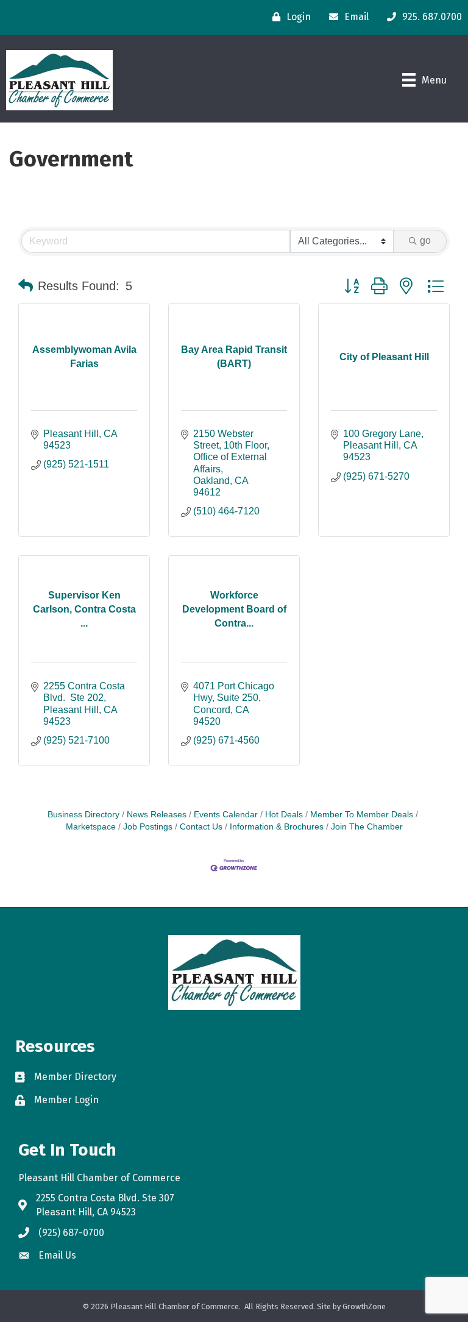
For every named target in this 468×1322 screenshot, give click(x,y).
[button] (25, 286)
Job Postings (147, 826)
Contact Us (201, 826)
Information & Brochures (277, 826)
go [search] (425, 240)
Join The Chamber (367, 826)
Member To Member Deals (361, 814)
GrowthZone (364, 1306)
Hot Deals (284, 814)
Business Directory (83, 814)
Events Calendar (226, 814)
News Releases (156, 814)
